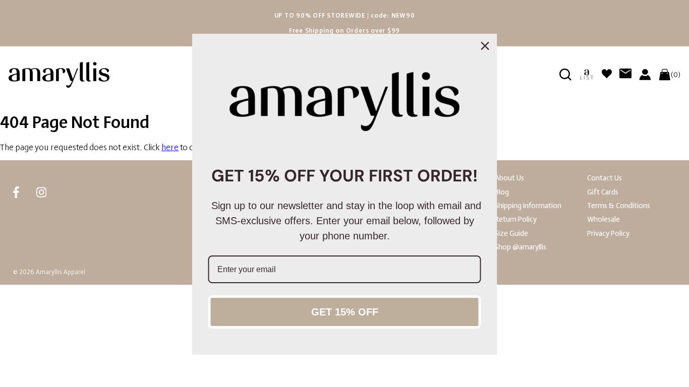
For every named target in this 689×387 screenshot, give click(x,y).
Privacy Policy (608, 233)
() (675, 75)
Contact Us (604, 178)
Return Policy (516, 219)
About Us (509, 178)
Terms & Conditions (618, 206)
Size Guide (511, 233)
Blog (502, 192)
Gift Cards (602, 192)
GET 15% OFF (344, 311)
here (170, 147)
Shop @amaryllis (520, 247)
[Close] (485, 46)
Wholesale (603, 219)
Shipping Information (528, 206)
